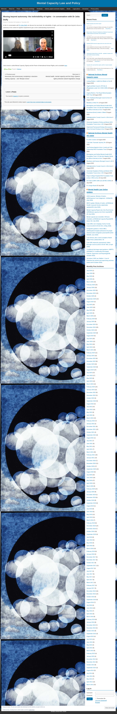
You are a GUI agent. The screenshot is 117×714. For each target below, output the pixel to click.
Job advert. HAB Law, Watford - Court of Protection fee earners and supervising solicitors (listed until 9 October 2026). (100, 260)
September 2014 (91, 667)
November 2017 (91, 560)
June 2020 (90, 477)
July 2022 (89, 406)
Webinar (19, 69)
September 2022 (91, 401)
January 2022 (90, 423)
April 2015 (89, 647)
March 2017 (90, 582)
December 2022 (91, 392)
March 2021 (90, 452)
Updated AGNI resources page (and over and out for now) (99, 43)
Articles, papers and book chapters (54, 8)
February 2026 (91, 284)
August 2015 (90, 636)
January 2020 (90, 491)
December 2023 (91, 358)
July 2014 (89, 673)
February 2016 (91, 619)
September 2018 (91, 534)
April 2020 (89, 483)
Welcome (4, 8)
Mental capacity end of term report (94, 23)
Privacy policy (95, 8)
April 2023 (89, 381)
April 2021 (89, 449)
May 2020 (89, 480)
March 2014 (90, 684)
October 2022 (90, 398)
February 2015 (91, 653)
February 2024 (91, 352)
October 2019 (90, 500)
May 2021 (89, 446)
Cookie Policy (32, 709)
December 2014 (91, 659)
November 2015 (91, 628)
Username (89, 692)
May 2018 (89, 543)
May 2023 (89, 378)
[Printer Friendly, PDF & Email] (7, 69)
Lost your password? (101, 700)
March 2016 (90, 616)
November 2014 (91, 662)
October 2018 (90, 531)
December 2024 (91, 324)
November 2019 (91, 497)
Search (104, 15)
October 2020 (90, 466)
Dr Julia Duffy (23, 25)
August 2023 (90, 370)
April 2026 (89, 279)
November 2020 (91, 463)
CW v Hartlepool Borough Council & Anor (98, 98)
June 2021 (90, 443)
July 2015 (89, 639)
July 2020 (89, 474)
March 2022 (90, 418)
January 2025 (90, 321)
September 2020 (91, 469)
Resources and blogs (28, 8)
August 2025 (90, 301)
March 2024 (90, 350)
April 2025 (89, 313)
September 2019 (91, 503)
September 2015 (91, 633)
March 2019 (90, 520)
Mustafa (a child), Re (92, 102)
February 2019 (91, 523)
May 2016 (89, 611)
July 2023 (89, 372)
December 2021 (91, 426)
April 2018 (89, 545)
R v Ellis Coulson (91, 139)
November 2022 (91, 395)
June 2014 (90, 676)
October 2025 (90, 296)
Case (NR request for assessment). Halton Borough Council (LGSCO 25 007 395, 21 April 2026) (100, 244)
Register (97, 702)
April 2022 (89, 415)
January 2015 (90, 656)
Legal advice (76, 8)
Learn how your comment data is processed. (39, 102)
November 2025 (91, 293)
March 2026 (90, 282)
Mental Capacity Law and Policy (58, 3)
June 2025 (90, 307)
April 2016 (89, 613)
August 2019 (90, 506)
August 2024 (90, 335)
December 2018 (91, 525)
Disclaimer (85, 8)
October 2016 (90, 596)
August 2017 (90, 568)
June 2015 (90, 642)
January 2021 (90, 457)
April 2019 (89, 517)
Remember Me (101, 698)
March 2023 (90, 384)
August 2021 (90, 438)
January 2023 (90, 389)
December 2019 (91, 494)
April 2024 (89, 347)
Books (68, 8)
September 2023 (91, 367)
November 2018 (91, 528)
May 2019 (89, 514)
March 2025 (90, 316)
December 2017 (91, 557)
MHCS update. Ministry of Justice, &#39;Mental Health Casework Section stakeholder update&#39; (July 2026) (100, 205)
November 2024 (91, 327)
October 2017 (90, 562)
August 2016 (90, 602)
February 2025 (91, 318)
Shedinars (40, 8)
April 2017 (89, 579)
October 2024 (90, 330)
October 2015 (90, 630)
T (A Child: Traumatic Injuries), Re (96, 142)
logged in (15, 96)
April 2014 (89, 682)
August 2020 (90, 472)
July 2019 (89, 508)
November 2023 (91, 361)
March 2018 (90, 548)
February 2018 (91, 551)
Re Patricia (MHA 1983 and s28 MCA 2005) (99, 180)
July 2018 (89, 537)
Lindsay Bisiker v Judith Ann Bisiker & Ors (98, 81)
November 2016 (91, 594)
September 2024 (91, 333)
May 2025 (89, 310)
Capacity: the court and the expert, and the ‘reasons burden (99, 65)
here (65, 65)
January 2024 (90, 355)
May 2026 (89, 276)
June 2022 (90, 409)
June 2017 (90, 574)
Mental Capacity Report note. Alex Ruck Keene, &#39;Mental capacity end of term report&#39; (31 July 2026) (100, 212)
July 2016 (89, 605)
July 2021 (89, 440)
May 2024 (89, 344)
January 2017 (90, 588)
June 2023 (90, 375)
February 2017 (91, 585)
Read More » (108, 28)
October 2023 (90, 364)
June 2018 (90, 540)
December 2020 (91, 460)
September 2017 (91, 565)
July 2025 (89, 304)
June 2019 (90, 511)
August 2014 (90, 670)
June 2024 (90, 341)
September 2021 (91, 435)
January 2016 (90, 622)
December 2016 (91, 591)
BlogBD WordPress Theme (58, 711)
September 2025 (91, 299)
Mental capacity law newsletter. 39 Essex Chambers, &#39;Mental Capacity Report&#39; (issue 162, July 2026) (100, 219)
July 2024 (89, 338)
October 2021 (90, 432)
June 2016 (90, 608)
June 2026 (90, 273)
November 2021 (91, 429)
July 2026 (89, 270)
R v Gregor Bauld (91, 185)
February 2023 (91, 386)
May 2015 (89, 645)
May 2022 (89, 412)
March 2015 (90, 650)
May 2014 (89, 679)
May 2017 (89, 577)
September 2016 (91, 599)
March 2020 (90, 486)
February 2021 (91, 455)
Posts (18, 8)
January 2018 (90, 554)
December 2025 (91, 290)
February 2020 (91, 489)
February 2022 (91, 421)
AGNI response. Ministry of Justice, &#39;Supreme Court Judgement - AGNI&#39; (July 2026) (100, 198)
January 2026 (90, 287)
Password (89, 695)
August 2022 (90, 404)
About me (11, 8)
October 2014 (90, 664)
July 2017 (89, 571)
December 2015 (91, 625)
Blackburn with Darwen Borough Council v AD (100, 161)
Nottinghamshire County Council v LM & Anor (99, 117)
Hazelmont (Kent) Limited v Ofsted (96, 112)
